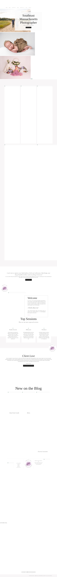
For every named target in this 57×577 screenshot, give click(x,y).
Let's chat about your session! (28, 365)
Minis (28, 413)
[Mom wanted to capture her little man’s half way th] (12, 531)
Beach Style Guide (14, 413)
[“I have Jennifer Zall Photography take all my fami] (4, 533)
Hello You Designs (49, 575)
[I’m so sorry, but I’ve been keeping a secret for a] (37, 530)
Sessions (18, 464)
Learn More (28, 27)
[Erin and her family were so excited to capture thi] (45, 530)
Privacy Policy (18, 467)
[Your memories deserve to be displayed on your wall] (20, 531)
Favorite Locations (43, 451)
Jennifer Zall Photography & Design (28, 3)
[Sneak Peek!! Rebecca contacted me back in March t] (28, 549)
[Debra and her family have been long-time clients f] (53, 530)
